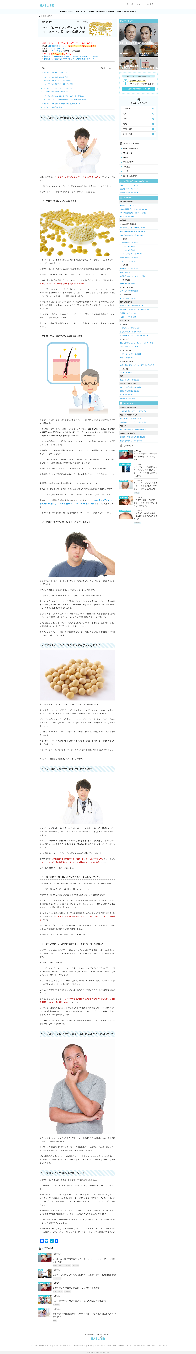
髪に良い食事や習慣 (127, 372)
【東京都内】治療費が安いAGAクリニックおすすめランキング (68, 59)
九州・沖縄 (127, 134)
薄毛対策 (76, 1265)
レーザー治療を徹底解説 (128, 298)
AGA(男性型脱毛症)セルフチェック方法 (133, 213)
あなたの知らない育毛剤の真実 (130, 332)
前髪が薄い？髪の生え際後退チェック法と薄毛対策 (76, 1288)
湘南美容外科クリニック (58, 46)
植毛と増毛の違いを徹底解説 (129, 380)
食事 (54, 1321)
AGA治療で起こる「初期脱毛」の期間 (133, 228)
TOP (30, 1346)
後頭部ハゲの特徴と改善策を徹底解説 (132, 437)
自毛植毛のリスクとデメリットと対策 (132, 276)
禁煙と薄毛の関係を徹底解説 (129, 391)
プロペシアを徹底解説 (127, 246)
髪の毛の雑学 (101, 11)
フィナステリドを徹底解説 (129, 242)
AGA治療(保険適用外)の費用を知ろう (132, 231)
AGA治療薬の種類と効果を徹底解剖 (132, 235)
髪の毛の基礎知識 (130, 11)
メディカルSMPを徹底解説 (129, 291)
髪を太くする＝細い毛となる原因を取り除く (58, 80)
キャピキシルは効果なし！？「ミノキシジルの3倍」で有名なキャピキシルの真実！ (145, 486)
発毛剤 (91, 11)
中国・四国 (127, 129)
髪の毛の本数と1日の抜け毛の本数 (131, 306)
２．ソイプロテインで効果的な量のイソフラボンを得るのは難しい (65, 99)
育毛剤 (136, 493)
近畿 (125, 124)
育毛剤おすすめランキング (129, 193)
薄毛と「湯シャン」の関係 (129, 346)
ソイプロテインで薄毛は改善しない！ (53, 107)
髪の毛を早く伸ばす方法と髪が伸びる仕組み (135, 309)
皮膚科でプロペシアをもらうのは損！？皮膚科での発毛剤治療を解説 (84, 1275)
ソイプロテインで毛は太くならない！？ (54, 73)
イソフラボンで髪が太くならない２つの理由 (56, 91)
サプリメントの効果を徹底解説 (130, 354)
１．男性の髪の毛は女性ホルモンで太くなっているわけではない (64, 96)
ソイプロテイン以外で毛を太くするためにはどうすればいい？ (61, 104)
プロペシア (57, 1278)
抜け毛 (119, 11)
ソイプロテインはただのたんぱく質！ (56, 77)
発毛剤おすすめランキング (129, 189)
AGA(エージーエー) (66, 11)
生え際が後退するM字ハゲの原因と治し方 (134, 411)
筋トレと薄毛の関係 (127, 395)
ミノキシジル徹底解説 (127, 250)
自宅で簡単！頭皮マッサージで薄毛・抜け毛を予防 (137, 365)
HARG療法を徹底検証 (127, 283)
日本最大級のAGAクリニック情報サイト (98, 1335)
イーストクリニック (56, 51)
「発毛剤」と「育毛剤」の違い (130, 328)
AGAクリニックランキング (129, 185)
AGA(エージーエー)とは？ (129, 205)
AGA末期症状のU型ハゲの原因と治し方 (133, 429)
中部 (125, 119)
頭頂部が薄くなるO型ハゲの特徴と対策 (133, 422)
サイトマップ (151, 1346)
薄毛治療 (111, 11)
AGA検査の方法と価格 (127, 216)
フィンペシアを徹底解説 (128, 261)
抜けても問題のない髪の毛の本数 (131, 441)
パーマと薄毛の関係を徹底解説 (130, 387)
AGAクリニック (81, 11)
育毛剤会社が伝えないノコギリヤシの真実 (134, 335)
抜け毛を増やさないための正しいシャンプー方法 (136, 343)
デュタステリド (58, 1265)
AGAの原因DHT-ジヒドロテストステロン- (134, 209)
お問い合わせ (162, 1346)
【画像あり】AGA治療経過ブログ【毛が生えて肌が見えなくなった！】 (72, 56)
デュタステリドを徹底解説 (129, 257)
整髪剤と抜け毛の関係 (127, 398)
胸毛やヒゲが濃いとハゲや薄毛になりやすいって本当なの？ (145, 456)
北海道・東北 (128, 108)
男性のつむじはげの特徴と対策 (130, 418)
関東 (125, 114)
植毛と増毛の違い (126, 272)
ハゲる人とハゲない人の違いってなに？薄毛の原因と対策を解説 (145, 516)
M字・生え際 (57, 1292)
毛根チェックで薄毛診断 (128, 317)
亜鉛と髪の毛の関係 (127, 358)
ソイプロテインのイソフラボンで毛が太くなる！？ (58, 88)
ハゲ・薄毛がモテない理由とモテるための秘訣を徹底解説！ (80, 1301)
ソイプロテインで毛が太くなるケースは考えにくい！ (61, 84)
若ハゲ (68, 1265)
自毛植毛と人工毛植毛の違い (129, 269)
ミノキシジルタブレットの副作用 (131, 254)
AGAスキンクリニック (57, 49)
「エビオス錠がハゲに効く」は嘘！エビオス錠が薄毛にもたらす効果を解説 (145, 503)
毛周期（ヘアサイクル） (128, 313)
